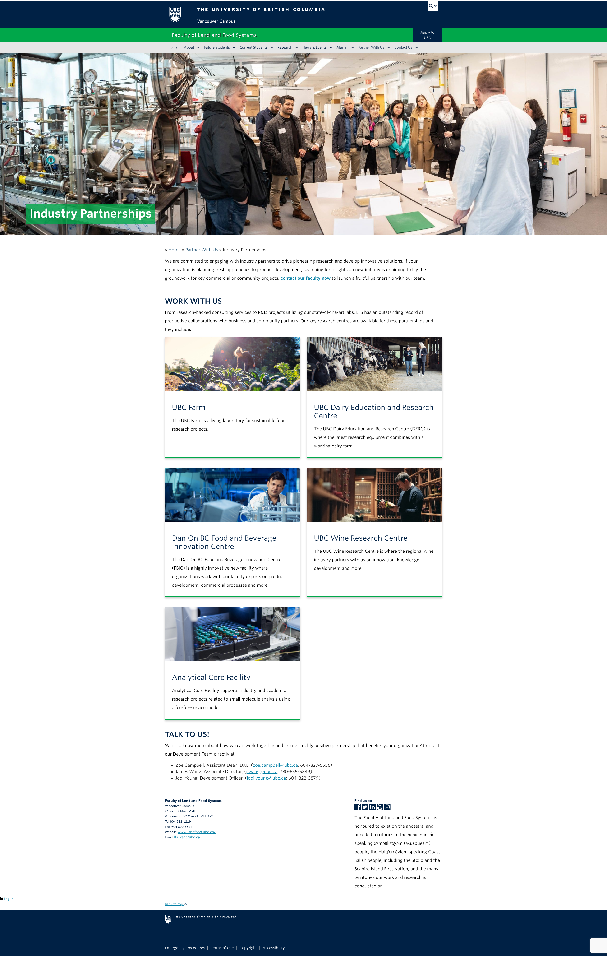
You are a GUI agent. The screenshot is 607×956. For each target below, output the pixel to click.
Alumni (342, 47)
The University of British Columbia (175, 14)
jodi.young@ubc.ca (266, 777)
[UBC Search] (433, 6)
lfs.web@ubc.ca (187, 837)
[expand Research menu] (296, 47)
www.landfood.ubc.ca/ (197, 832)
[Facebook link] (357, 808)
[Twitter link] (365, 808)
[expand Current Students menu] (272, 47)
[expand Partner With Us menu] (388, 47)
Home (173, 47)
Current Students (253, 47)
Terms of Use (222, 948)
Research (284, 47)
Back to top (174, 904)
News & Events (314, 47)
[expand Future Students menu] (234, 47)
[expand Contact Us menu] (416, 47)
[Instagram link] (387, 808)
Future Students (217, 47)
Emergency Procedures (185, 948)
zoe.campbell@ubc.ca (275, 765)
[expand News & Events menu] (331, 47)
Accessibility (273, 948)
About (189, 47)
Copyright (248, 948)
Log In (9, 899)
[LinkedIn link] (372, 808)
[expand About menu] (198, 47)
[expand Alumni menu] (352, 47)
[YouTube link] (380, 808)
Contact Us (403, 47)
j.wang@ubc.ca (261, 771)
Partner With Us (371, 47)
